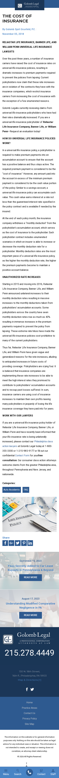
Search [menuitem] (17, 774)
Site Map (29, 724)
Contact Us (29, 713)
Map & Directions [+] (29, 679)
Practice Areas (29, 708)
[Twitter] (32, 689)
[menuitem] (29, 772)
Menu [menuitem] (6, 774)
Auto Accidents (11, 489)
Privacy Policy (29, 718)
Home (29, 702)
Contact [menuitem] (41, 774)
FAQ (26, 489)
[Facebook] (27, 689)
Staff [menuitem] (53, 774)
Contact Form (22, 455)
